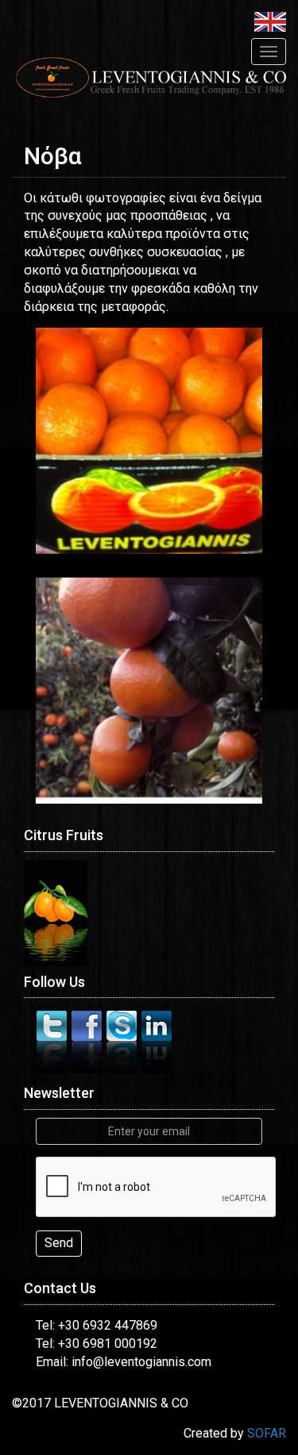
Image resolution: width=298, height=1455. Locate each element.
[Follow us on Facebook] (88, 1041)
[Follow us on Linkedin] (156, 1041)
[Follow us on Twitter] (53, 1041)
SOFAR (266, 1433)
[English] (270, 21)
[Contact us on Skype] (123, 1041)
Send (59, 1242)
